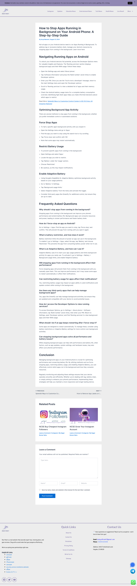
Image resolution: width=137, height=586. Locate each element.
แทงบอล (9, 555)
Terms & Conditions (68, 550)
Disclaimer (68, 541)
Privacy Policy (68, 545)
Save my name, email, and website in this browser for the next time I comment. (66, 490)
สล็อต (8, 569)
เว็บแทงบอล (10, 562)
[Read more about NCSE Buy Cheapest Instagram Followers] (53, 416)
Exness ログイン (11, 572)
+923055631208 (103, 542)
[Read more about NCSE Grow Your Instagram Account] (84, 416)
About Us (68, 533)
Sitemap (68, 558)
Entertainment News (85, 11)
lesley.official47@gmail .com (106, 539)
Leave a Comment (44, 433)
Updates (59, 11)
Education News (71, 11)
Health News (110, 11)
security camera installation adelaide (17, 567)
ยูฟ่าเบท (8, 557)
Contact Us (68, 537)
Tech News (99, 11)
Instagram (50, 11)
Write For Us (68, 554)
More (129, 11)
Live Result (120, 11)
